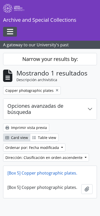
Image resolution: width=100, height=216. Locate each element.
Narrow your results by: (50, 59)
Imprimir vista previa (28, 127)
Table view (46, 137)
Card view (19, 137)
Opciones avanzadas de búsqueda (35, 108)
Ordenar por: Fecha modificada (32, 147)
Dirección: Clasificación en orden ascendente (44, 157)
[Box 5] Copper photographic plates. (42, 173)
